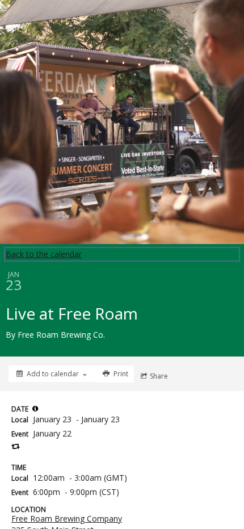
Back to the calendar (44, 254)
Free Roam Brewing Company (66, 518)
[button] (35, 408)
